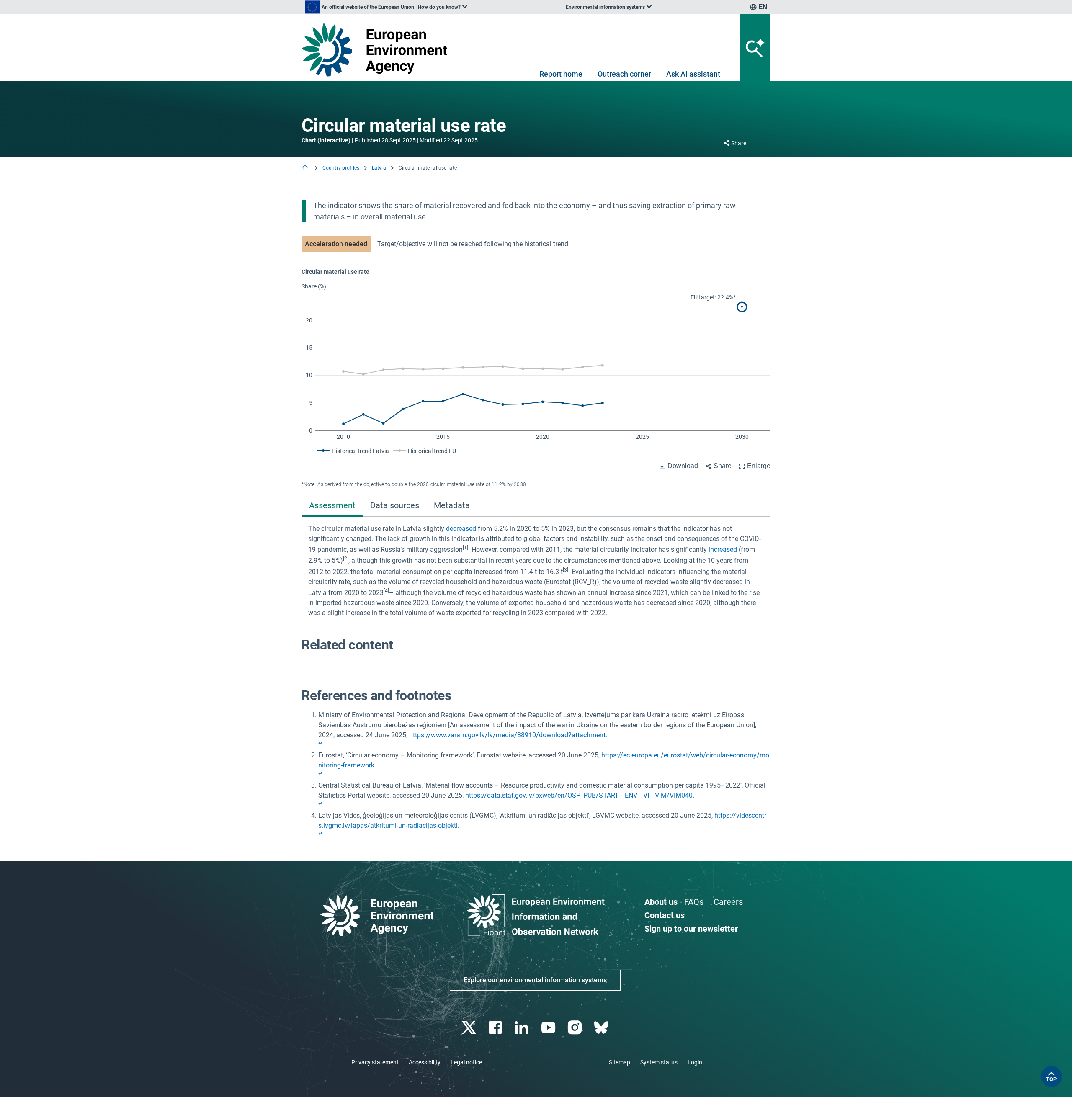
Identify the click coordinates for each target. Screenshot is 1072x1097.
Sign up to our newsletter (691, 929)
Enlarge (758, 465)
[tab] (332, 506)
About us (661, 902)
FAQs (694, 902)
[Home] (306, 168)
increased (723, 550)
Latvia (379, 168)
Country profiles (340, 168)
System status (659, 1062)
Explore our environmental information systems (535, 980)
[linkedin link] (522, 1027)
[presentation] (465, 550)
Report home (560, 74)
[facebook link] (496, 1027)
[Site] (378, 50)
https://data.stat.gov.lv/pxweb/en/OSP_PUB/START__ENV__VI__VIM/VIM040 (579, 795)
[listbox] (386, 7)
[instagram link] (575, 1027)
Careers (728, 902)
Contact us (664, 915)
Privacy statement (375, 1062)
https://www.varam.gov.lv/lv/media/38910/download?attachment (507, 735)
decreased (461, 529)
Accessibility (425, 1062)
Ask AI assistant (693, 74)
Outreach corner (624, 74)
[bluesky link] (602, 1027)
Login (695, 1062)
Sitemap (619, 1062)
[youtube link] (549, 1027)
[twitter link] (469, 1027)
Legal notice (466, 1062)
